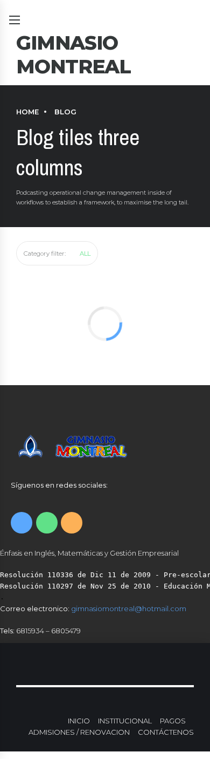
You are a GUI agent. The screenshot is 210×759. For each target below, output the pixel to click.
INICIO (79, 720)
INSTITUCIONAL (125, 720)
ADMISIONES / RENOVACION (79, 732)
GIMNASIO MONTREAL (73, 54)
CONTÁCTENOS (166, 732)
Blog (65, 111)
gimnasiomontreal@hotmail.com (128, 608)
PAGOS (173, 720)
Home (27, 111)
